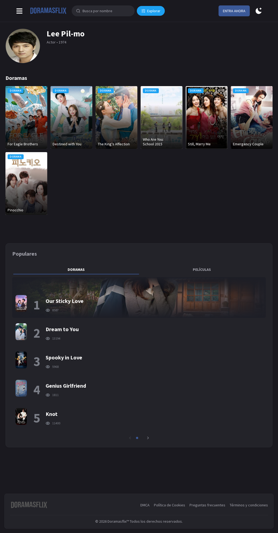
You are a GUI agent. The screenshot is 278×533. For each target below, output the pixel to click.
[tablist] (139, 269)
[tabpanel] (139, 359)
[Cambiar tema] (258, 11)
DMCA (145, 505)
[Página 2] (141, 438)
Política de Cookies (169, 505)
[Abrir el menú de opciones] (19, 11)
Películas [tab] (202, 269)
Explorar (153, 10)
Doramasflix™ (118, 521)
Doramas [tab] (76, 269)
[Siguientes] (148, 438)
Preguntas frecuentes (207, 505)
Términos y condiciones (249, 505)
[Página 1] (137, 438)
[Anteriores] (130, 438)
